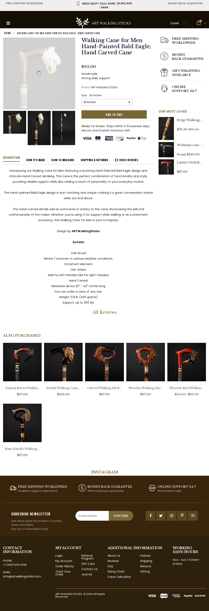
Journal (86, 574)
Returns (145, 566)
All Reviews (104, 312)
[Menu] (8, 23)
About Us (114, 556)
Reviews (113, 561)
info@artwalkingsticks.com (22, 576)
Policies (145, 556)
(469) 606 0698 (107, 5)
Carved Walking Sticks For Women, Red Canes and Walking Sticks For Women (104, 388)
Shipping (146, 561)
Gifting (145, 571)
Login (174, 23)
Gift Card (87, 564)
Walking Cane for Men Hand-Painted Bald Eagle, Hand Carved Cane (116, 46)
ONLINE (179, 87)
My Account (63, 561)
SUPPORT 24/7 (184, 91)
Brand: (85, 87)
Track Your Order (63, 572)
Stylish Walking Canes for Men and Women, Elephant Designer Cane (63, 388)
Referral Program (87, 557)
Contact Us (89, 569)
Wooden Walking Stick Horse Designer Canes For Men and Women (145, 388)
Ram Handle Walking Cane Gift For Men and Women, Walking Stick (22, 449)
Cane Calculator (119, 577)
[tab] (11, 158)
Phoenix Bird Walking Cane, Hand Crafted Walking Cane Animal (186, 388)
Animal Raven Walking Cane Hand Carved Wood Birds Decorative (22, 388)
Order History (64, 566)
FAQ (110, 566)
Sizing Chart (116, 571)
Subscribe (121, 516)
